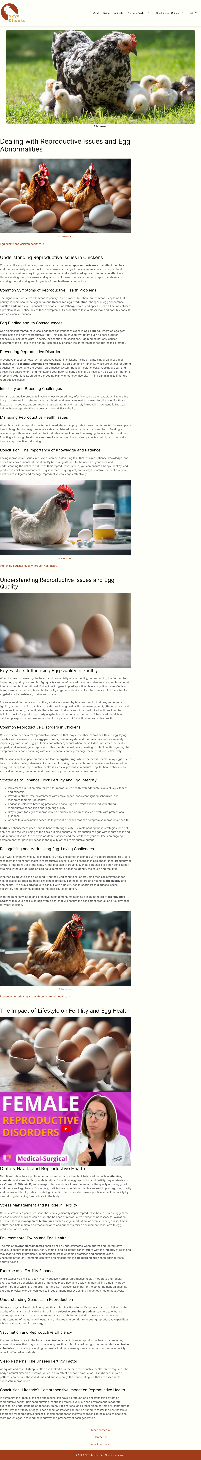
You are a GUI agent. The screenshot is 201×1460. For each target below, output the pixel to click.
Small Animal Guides (167, 13)
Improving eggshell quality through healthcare (28, 565)
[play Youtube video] (65, 1129)
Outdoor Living (101, 13)
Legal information (100, 1444)
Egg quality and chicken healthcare (22, 244)
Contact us (100, 1437)
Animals (118, 13)
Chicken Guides (136, 13)
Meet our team (100, 1430)
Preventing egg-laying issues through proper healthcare (35, 996)
